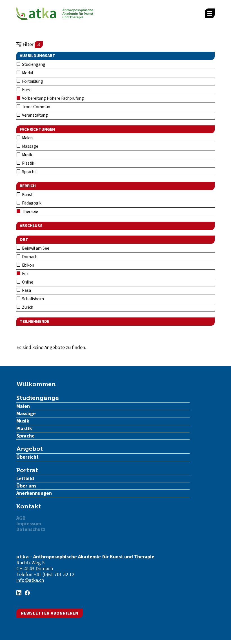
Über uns (26, 485)
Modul (27, 73)
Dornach (29, 257)
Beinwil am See (35, 248)
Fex (24, 274)
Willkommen (36, 384)
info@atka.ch (30, 580)
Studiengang (33, 64)
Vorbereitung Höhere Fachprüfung (52, 98)
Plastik (27, 163)
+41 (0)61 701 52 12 (54, 574)
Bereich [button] (28, 186)
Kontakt (28, 506)
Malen (27, 138)
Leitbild (25, 478)
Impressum (28, 523)
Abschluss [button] (31, 226)
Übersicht (27, 457)
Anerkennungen (34, 493)
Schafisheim (32, 299)
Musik (26, 155)
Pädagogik (31, 203)
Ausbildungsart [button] (37, 56)
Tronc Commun (35, 107)
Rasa (26, 290)
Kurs (25, 90)
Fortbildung (32, 81)
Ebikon (27, 265)
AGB (21, 518)
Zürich (27, 307)
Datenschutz (30, 529)
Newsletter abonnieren (49, 613)
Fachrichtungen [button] (37, 129)
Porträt (27, 470)
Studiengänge (37, 397)
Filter (30, 44)
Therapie (29, 211)
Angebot (29, 448)
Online (27, 282)
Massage (29, 146)
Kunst (27, 194)
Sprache (29, 172)
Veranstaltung (34, 115)
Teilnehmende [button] (34, 321)
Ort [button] (24, 239)
